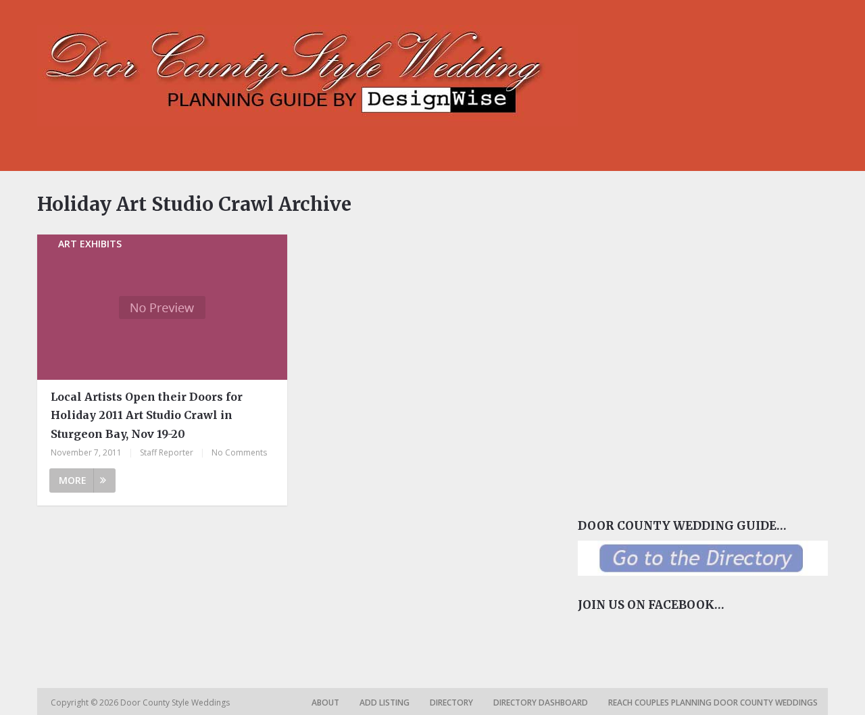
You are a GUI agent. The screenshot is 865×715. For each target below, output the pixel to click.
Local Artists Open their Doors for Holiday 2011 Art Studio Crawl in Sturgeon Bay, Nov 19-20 (147, 415)
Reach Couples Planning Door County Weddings (713, 702)
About (325, 702)
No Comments (239, 452)
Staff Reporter (166, 452)
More (72, 480)
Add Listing (385, 702)
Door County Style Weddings (176, 702)
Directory (451, 702)
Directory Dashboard (540, 702)
